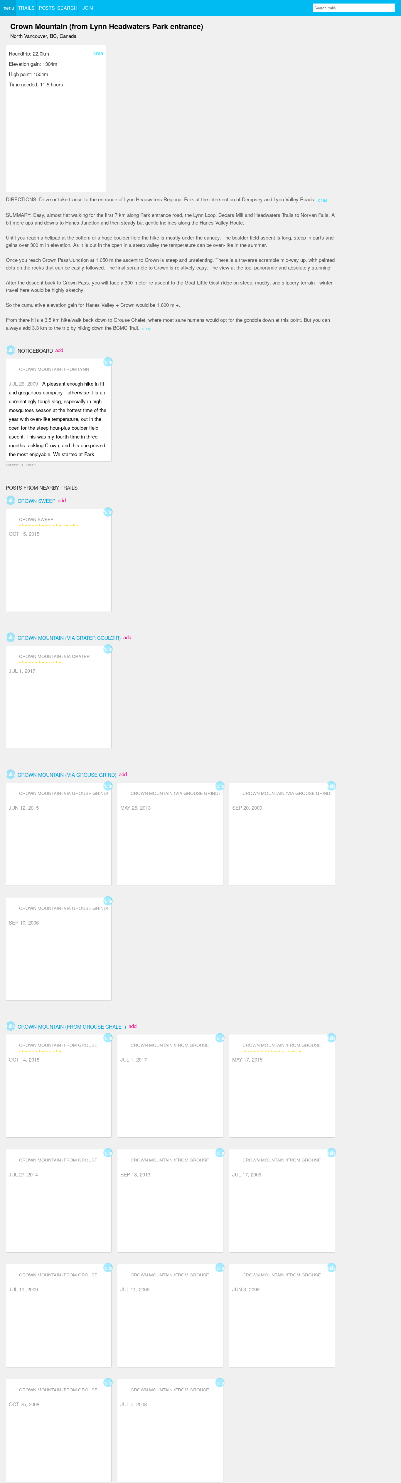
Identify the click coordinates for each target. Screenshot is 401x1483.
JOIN (87, 7)
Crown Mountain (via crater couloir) (69, 637)
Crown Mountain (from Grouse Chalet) (72, 1026)
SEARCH (67, 7)
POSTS (47, 7)
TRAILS (26, 7)
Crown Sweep (36, 500)
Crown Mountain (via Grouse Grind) (67, 774)
